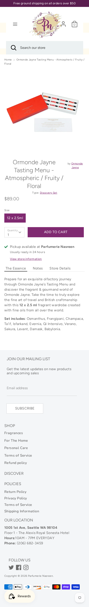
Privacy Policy (15, 498)
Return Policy (15, 491)
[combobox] (14, 232)
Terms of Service (18, 455)
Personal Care (16, 448)
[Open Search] (13, 47)
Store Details (59, 268)
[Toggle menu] (15, 24)
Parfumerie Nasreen (40, 575)
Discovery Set (48, 192)
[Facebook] (18, 567)
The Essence (16, 268)
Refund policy (15, 462)
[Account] (63, 22)
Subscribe (25, 408)
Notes (38, 268)
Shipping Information (21, 511)
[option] (44, 110)
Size (7, 210)
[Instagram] (26, 567)
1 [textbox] (8, 235)
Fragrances (13, 433)
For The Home (16, 440)
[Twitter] (11, 567)
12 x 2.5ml (15, 218)
